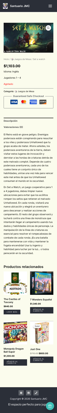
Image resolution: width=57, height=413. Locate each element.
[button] (48, 28)
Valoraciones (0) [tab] (13, 127)
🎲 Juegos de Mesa (21, 59)
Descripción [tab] (10, 120)
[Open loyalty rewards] (50, 406)
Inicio (6, 59)
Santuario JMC (20, 6)
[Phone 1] (36, 392)
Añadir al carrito (38, 310)
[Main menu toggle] (50, 6)
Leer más (12, 312)
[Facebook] (28, 392)
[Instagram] (21, 392)
